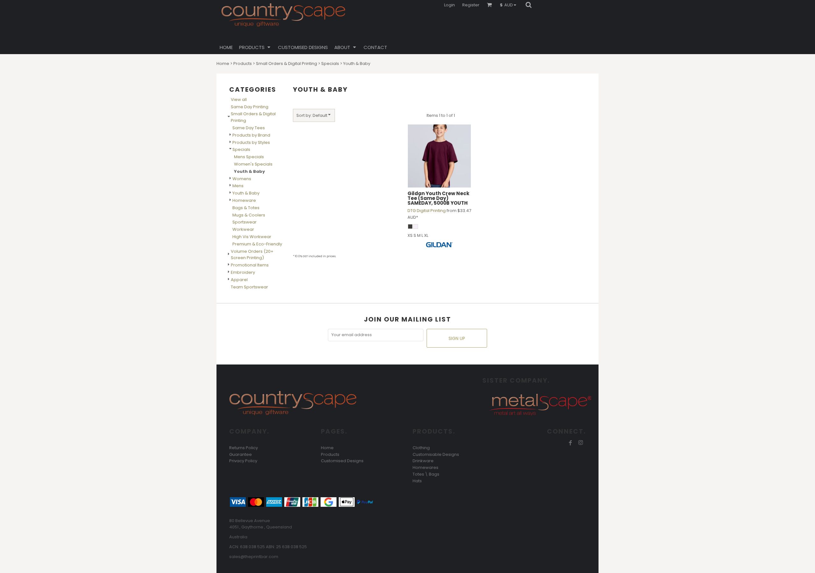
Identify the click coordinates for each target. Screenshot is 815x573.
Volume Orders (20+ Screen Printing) (252, 254)
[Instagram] (580, 442)
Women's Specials (253, 164)
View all (239, 99)
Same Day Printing (249, 107)
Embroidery (243, 272)
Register (470, 5)
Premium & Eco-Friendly (257, 244)
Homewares (425, 467)
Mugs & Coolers (248, 215)
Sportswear (244, 222)
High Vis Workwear (251, 237)
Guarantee (240, 454)
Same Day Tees (248, 128)
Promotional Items (250, 265)
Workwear (243, 229)
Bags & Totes (245, 208)
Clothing (421, 448)
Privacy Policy (243, 461)
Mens (238, 186)
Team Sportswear (249, 287)
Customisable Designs (436, 454)
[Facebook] (570, 442)
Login (449, 5)
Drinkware (423, 461)
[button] (509, 5)
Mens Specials (249, 157)
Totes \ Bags (426, 474)
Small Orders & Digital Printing (286, 63)
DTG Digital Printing (427, 211)
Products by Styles (251, 142)
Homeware (244, 200)
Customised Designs (342, 461)
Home (222, 63)
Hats (417, 481)
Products (242, 63)
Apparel (239, 280)
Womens (241, 179)
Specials (330, 63)
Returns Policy (243, 448)
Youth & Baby (245, 193)
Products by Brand (251, 135)
